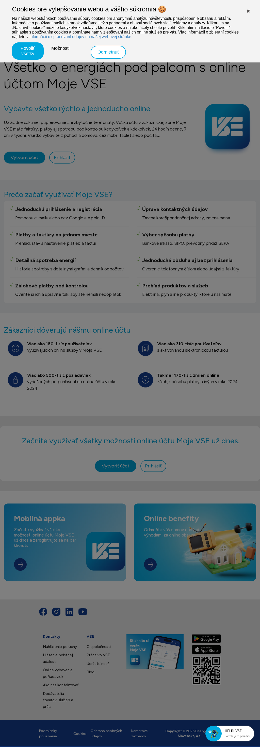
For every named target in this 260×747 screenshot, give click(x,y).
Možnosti (60, 48)
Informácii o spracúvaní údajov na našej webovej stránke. (80, 37)
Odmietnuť (108, 52)
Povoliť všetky (28, 51)
